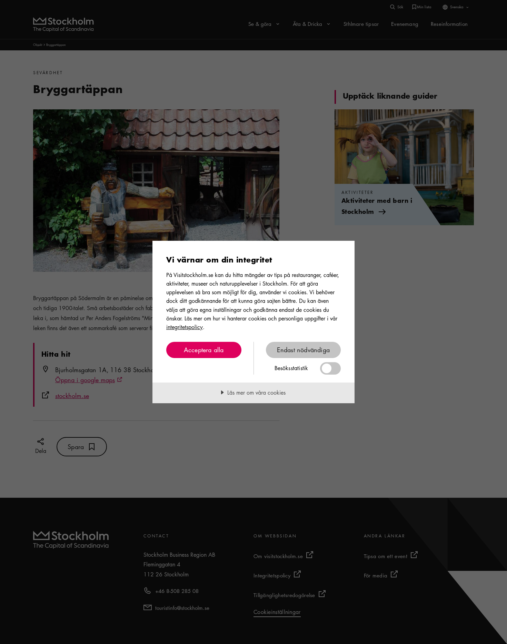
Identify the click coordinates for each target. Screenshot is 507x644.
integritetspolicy (184, 327)
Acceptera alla (204, 350)
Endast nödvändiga (303, 350)
